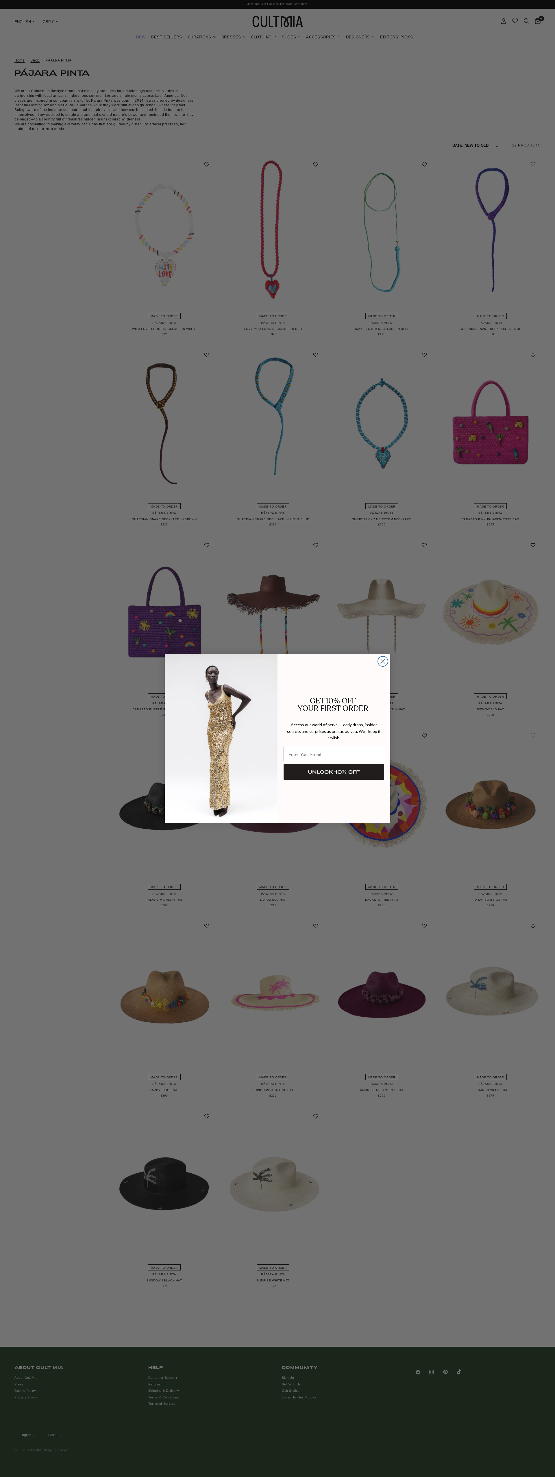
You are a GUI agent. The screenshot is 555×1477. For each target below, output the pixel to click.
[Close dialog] (383, 661)
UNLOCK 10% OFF (334, 771)
